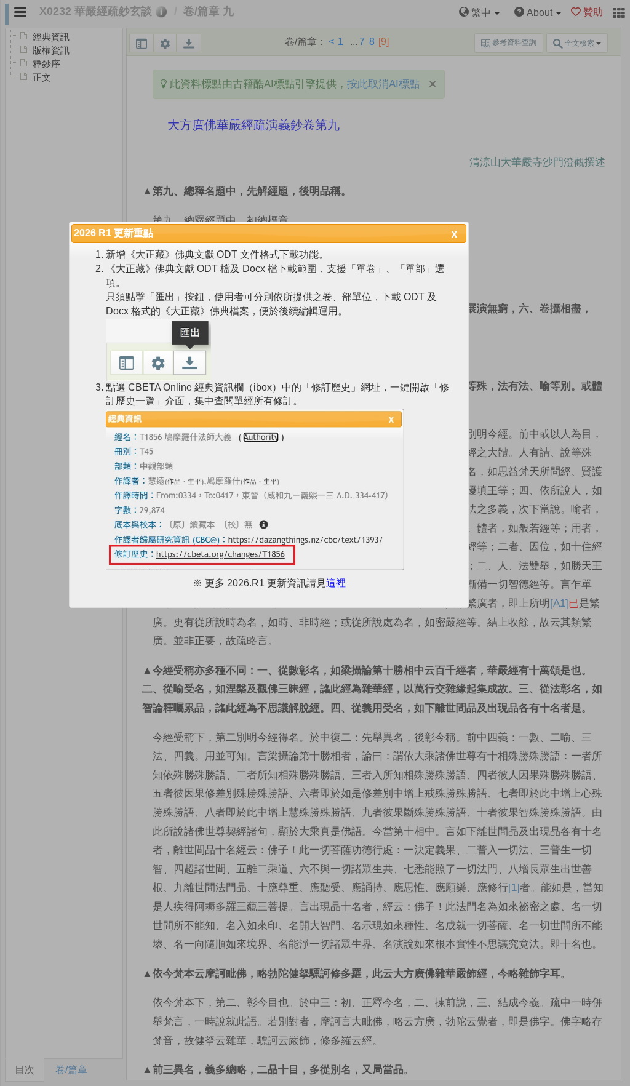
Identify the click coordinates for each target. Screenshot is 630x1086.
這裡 (336, 583)
